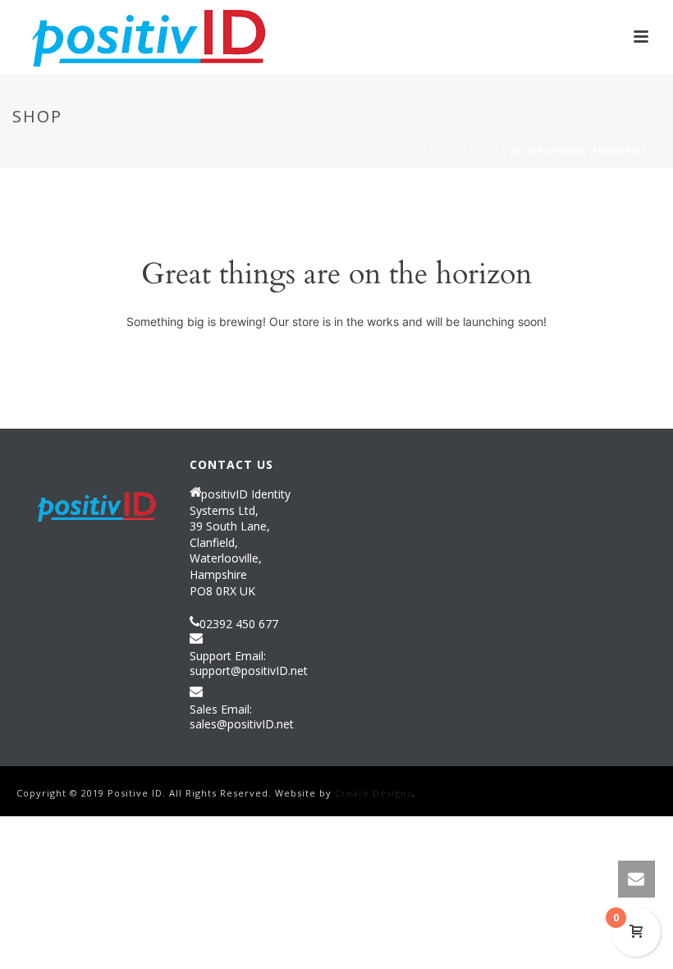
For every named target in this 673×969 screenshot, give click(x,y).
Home (445, 151)
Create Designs (373, 793)
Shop (484, 151)
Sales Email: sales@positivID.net (242, 717)
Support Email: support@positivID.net (249, 663)
